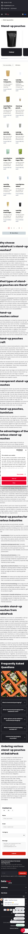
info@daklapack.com (8, 5)
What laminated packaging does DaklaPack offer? (13, 710)
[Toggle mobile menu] (2, 14)
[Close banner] (25, 450)
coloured (3, 300)
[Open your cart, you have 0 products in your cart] (23, 14)
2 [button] (11, 228)
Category (5, 832)
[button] (22, 228)
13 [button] (19, 228)
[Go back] (2, 20)
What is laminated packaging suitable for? (13, 728)
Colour (11, 52)
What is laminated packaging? (12, 702)
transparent (10, 298)
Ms (8, 810)
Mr (4, 810)
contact (11, 792)
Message (4, 840)
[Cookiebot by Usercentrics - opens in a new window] (17, 450)
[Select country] (25, 14)
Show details (20, 474)
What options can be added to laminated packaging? (13, 719)
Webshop (4, 887)
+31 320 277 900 (7, 2)
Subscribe (23, 873)
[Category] (14, 835)
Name (4, 815)
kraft (21, 298)
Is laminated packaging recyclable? (13, 737)
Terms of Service (14, 928)
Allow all (14, 478)
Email (3, 824)
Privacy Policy (22, 876)
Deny (14, 482)
